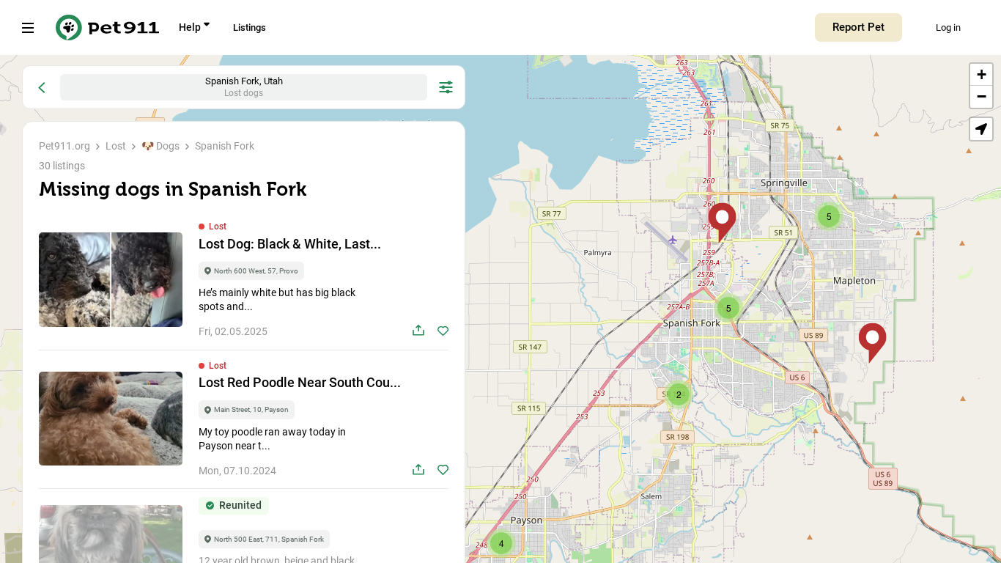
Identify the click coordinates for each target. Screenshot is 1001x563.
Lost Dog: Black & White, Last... (290, 244)
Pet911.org (64, 146)
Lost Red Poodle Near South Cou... (300, 382)
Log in (948, 27)
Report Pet (858, 27)
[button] (872, 343)
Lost (116, 146)
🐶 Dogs (160, 146)
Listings (249, 27)
